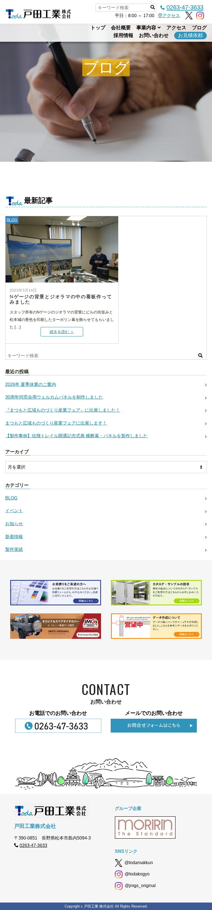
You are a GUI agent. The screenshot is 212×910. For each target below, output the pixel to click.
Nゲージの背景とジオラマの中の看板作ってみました (61, 299)
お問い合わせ (154, 35)
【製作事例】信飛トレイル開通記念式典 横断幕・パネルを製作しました (76, 435)
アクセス (171, 15)
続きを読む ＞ (62, 332)
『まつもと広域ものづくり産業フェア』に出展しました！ (62, 410)
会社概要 (121, 27)
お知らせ (14, 523)
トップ (98, 27)
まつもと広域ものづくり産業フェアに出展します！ (56, 423)
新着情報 (14, 536)
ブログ (199, 27)
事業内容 (146, 27)
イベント (14, 510)
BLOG (12, 220)
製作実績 (14, 549)
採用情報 (123, 35)
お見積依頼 (190, 35)
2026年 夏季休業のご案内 (30, 384)
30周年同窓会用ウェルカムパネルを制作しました (54, 397)
